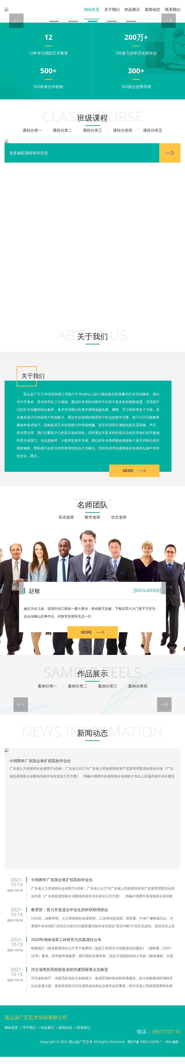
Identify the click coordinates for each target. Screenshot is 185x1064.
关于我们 (112, 9)
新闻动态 (152, 9)
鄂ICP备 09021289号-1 (144, 1041)
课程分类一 (32, 130)
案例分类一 (47, 686)
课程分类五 (152, 130)
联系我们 (172, 9)
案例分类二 (77, 686)
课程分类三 (92, 130)
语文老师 (118, 517)
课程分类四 (122, 130)
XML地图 (171, 1041)
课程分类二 (62, 130)
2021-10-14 (15, 890)
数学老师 (92, 517)
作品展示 (132, 9)
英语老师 (66, 517)
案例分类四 (137, 686)
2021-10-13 (15, 950)
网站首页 (91, 9)
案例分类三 (107, 686)
